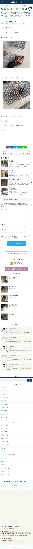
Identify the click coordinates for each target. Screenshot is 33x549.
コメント (4, 209)
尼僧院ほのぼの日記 (8, 5)
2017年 (3, 417)
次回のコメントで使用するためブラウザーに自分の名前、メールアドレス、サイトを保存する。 (16, 237)
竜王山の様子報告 (5, 474)
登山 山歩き (4, 468)
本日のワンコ (15, 5)
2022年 (3, 401)
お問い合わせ (17, 485)
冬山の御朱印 (13, 328)
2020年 (3, 407)
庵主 (7, 329)
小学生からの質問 (14, 364)
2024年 (3, 394)
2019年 (3, 411)
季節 (2, 451)
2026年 (3, 387)
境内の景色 (4, 445)
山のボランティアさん (6, 455)
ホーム (3, 5)
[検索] (29, 380)
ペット (2, 431)
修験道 (2, 438)
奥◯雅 (8, 337)
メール (3, 229)
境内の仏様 (4, 441)
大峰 (2, 448)
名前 (3, 224)
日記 (14, 23)
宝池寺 (14, 547)
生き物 (22, 23)
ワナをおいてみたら (25, 152)
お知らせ (3, 425)
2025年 (3, 391)
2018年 (3, 414)
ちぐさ (8, 355)
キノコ (2, 428)
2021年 (3, 404)
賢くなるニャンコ (7, 152)
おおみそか (12, 346)
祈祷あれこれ (4, 471)
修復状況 (3, 435)
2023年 (3, 397)
